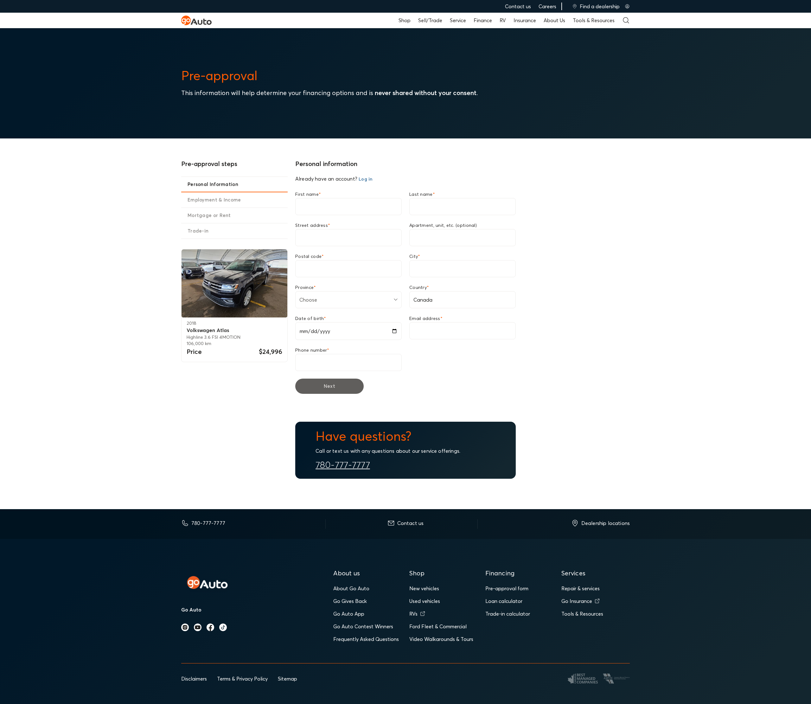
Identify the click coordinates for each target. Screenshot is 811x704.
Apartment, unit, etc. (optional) (443, 225)
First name (308, 194)
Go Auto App (348, 614)
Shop (405, 20)
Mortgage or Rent (209, 215)
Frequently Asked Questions (366, 639)
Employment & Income (214, 200)
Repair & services (580, 588)
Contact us (518, 6)
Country (419, 287)
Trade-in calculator (507, 614)
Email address (426, 318)
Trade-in (198, 231)
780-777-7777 (343, 464)
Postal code (309, 256)
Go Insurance (576, 601)
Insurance (525, 20)
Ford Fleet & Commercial (438, 626)
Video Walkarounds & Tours (441, 639)
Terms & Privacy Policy (242, 678)
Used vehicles (424, 601)
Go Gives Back (350, 601)
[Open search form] (626, 20)
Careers (547, 6)
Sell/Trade (430, 20)
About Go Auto (351, 588)
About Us (554, 20)
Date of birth (310, 318)
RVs (413, 614)
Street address (312, 225)
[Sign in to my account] (627, 6)
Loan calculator (503, 601)
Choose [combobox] (308, 300)
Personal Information (213, 184)
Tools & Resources (594, 20)
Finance (483, 20)
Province (305, 287)
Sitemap (287, 678)
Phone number (312, 350)
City (414, 256)
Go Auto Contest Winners (363, 626)
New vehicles (424, 588)
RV (503, 20)
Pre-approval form (506, 588)
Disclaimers (194, 678)
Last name (422, 194)
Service (458, 20)
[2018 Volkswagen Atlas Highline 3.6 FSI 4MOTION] (234, 283)
